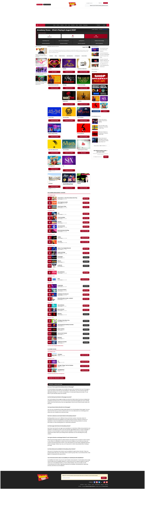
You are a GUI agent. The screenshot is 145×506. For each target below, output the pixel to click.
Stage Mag (85, 25)
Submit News (97, 484)
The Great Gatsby (81, 85)
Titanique (50, 183)
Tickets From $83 (84, 230)
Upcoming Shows (70, 55)
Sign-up (100, 2)
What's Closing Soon (99, 43)
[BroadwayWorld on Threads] (104, 482)
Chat (66, 25)
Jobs (69, 25)
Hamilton (79, 101)
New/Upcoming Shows (46, 43)
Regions (102, 484)
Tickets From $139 (69, 104)
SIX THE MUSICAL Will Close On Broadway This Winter (41, 71)
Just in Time (51, 117)
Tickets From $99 (83, 187)
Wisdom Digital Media (90, 486)
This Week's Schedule (64, 43)
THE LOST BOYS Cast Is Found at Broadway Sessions (104, 50)
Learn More (86, 257)
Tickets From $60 (54, 152)
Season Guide (84, 55)
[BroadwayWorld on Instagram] (97, 482)
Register (98, 25)
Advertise (82, 484)
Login (104, 25)
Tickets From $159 (69, 152)
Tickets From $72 (69, 88)
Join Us (93, 484)
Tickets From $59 (54, 88)
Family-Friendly (62, 55)
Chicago (64, 85)
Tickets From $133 (69, 120)
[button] (107, 25)
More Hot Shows (96, 111)
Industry (62, 25)
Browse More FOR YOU (100, 145)
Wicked (79, 183)
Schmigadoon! (51, 165)
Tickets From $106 (83, 136)
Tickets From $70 (69, 170)
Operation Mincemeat (53, 149)
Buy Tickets (54, 71)
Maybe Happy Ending (52, 133)
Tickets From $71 (83, 120)
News (54, 25)
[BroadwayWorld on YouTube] (107, 482)
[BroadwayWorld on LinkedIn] (99, 482)
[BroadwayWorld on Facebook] (94, 482)
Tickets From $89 (54, 120)
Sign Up (104, 477)
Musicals (51, 55)
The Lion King (66, 117)
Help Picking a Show (45, 40)
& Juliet (50, 68)
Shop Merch (40, 4)
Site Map (106, 484)
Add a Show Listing (47, 4)
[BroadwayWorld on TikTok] (102, 482)
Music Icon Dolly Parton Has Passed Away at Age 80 (41, 62)
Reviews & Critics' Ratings (99, 40)
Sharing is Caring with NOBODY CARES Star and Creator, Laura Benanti (104, 61)
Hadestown (65, 101)
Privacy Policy (105, 486)
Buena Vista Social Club (53, 85)
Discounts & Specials (81, 43)
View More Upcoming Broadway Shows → (56, 345)
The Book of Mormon (82, 68)
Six (63, 165)
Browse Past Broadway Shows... (56, 378)
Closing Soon (77, 55)
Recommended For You (96, 116)
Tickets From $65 (54, 136)
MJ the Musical (80, 133)
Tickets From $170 (83, 104)
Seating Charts (81, 40)
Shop (77, 25)
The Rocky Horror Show (82, 149)
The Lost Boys (80, 117)
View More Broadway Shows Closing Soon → (56, 373)
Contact (89, 484)
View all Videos (95, 69)
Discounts (105, 111)
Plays (56, 55)
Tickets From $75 (69, 71)
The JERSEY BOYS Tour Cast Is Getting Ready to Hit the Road (104, 65)
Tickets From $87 (54, 186)
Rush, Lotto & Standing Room (64, 40)
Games (80, 25)
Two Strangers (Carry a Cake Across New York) (68, 184)
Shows (58, 25)
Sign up (106, 156)
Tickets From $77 (69, 187)
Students (73, 25)
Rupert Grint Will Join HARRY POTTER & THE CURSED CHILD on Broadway (41, 53)
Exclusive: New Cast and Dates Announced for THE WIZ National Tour (41, 80)
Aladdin (64, 68)
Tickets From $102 (83, 71)
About (86, 484)
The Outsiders (66, 149)
